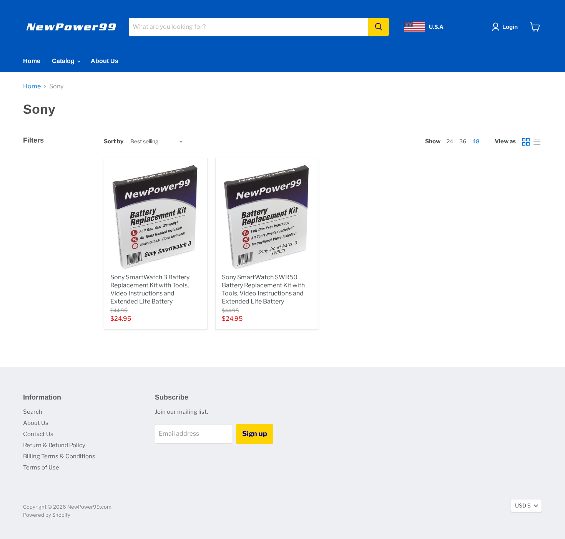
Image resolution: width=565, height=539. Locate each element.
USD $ (522, 505)
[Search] (378, 27)
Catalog (64, 61)
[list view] (536, 141)
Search (32, 411)
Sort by (113, 141)
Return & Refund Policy (54, 445)
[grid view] (525, 141)
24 (450, 141)
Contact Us (38, 434)
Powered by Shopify (46, 515)
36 (462, 141)
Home (31, 61)
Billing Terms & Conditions (59, 456)
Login (510, 26)
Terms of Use (41, 467)
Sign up (254, 434)
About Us (104, 61)
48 (475, 141)
